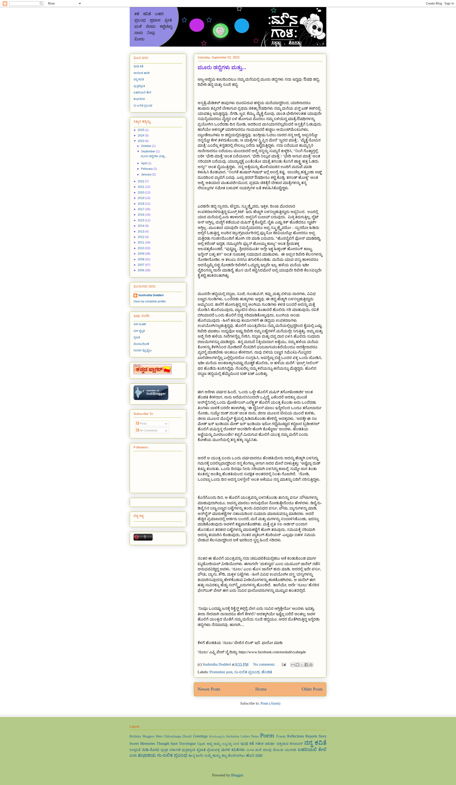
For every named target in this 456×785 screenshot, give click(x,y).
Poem (267, 735)
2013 (141, 231)
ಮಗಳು (250, 750)
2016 (141, 214)
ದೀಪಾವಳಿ (296, 744)
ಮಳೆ (258, 750)
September (148, 151)
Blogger (237, 775)
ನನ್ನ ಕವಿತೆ (138, 79)
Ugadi (201, 744)
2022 (141, 181)
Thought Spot (167, 743)
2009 (141, 253)
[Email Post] (283, 664)
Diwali (187, 736)
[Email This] (292, 664)
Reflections (295, 736)
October (146, 146)
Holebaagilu (217, 736)
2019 (141, 198)
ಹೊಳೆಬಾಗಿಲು (236, 755)
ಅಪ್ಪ (209, 744)
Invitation (232, 736)
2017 (141, 209)
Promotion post (220, 672)
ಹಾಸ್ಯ (191, 755)
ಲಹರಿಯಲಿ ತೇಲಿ (142, 92)
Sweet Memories (142, 743)
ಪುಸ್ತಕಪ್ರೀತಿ (139, 86)
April (144, 163)
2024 (141, 135)
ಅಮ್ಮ (217, 744)
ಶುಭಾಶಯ (139, 99)
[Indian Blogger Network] (150, 399)
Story (322, 736)
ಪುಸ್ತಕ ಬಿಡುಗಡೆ (170, 750)
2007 (141, 265)
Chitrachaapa (172, 736)
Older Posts (312, 689)
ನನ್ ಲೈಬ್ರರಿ (139, 331)
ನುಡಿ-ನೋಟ (150, 750)
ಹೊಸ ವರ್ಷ (254, 755)
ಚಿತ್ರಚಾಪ (283, 744)
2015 (141, 220)
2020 (141, 192)
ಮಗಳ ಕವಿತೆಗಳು (233, 750)
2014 (141, 226)
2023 (141, 141)
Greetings (200, 736)
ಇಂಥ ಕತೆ (138, 66)
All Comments (148, 430)
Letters (245, 736)
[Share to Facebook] (306, 664)
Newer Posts (209, 689)
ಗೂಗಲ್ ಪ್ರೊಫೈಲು (142, 350)
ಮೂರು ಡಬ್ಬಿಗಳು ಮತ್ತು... (222, 67)
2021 (141, 187)
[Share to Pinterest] (311, 664)
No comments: (264, 664)
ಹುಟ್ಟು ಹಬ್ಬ (220, 755)
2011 (141, 242)
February (147, 168)
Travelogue (187, 743)
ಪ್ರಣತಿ (136, 337)
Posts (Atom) (270, 703)
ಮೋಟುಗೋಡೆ (141, 344)
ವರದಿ (133, 755)
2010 (141, 248)
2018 (141, 203)
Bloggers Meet (152, 736)
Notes (255, 736)
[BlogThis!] (297, 664)
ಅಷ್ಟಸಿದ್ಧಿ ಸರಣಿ (230, 744)
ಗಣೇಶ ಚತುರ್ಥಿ (265, 744)
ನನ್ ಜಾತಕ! (139, 324)
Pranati (281, 736)
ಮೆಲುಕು (278, 750)
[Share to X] (301, 664)
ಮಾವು (267, 750)
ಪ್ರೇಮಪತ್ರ (213, 750)
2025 (141, 130)
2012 (141, 237)
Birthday (135, 736)
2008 (141, 259)
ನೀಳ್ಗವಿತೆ (134, 750)
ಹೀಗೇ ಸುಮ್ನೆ (204, 755)
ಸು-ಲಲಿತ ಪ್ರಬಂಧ (247, 672)
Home (260, 689)
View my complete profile (149, 301)
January (146, 174)
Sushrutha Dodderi (151, 295)
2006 (141, 270)
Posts (143, 423)
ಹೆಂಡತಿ (266, 672)
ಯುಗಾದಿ (290, 750)
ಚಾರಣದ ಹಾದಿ (141, 73)
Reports (311, 736)
